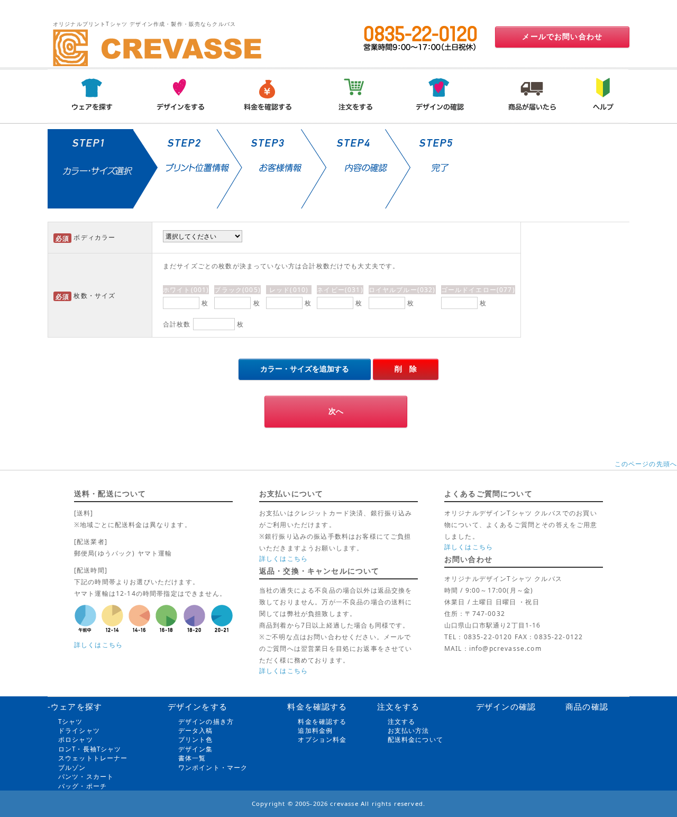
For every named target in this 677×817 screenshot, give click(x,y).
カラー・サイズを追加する (304, 369)
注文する (402, 721)
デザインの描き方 (206, 721)
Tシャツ (70, 721)
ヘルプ (601, 95)
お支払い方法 (408, 730)
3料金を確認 (267, 95)
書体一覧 (192, 758)
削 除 (406, 369)
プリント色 (195, 739)
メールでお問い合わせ (562, 36)
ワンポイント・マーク (213, 767)
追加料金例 (315, 730)
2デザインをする (179, 95)
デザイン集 (195, 749)
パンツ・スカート (86, 776)
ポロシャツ (75, 739)
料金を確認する (322, 721)
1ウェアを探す (91, 95)
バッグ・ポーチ (82, 786)
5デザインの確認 (443, 95)
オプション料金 (322, 739)
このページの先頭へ (646, 464)
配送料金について (415, 739)
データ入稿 (195, 730)
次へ (335, 411)
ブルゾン (72, 767)
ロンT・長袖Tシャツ (90, 749)
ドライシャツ (79, 730)
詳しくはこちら (98, 645)
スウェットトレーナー (93, 758)
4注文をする (355, 95)
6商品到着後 (530, 95)
